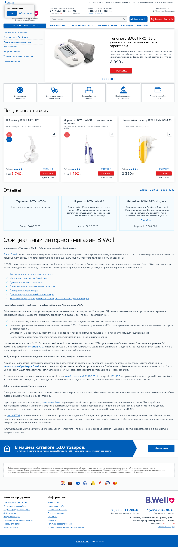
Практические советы (57, 509)
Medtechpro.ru (82, 541)
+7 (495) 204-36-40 (63, 11)
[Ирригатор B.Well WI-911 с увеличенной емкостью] (89, 149)
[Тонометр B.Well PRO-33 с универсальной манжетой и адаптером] (74, 73)
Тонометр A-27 (36, 346)
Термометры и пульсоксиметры (18, 520)
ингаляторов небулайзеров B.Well (21, 366)
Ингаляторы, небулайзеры (15, 506)
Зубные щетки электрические (26, 282)
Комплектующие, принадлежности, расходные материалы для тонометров (49, 298)
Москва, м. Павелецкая (164, 11)
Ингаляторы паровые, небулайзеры (28, 278)
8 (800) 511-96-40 (100, 11)
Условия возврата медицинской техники (66, 527)
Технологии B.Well (56, 506)
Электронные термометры (24, 290)
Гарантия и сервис (107, 25)
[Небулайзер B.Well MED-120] (31, 149)
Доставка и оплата (82, 25)
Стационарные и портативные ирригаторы (32, 286)
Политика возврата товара (60, 524)
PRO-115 (115, 376)
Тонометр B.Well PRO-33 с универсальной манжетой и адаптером (133, 42)
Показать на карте (166, 526)
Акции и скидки (11, 527)
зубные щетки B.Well (50, 402)
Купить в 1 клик (48, 178)
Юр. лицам (127, 25)
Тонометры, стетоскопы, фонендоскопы (31, 274)
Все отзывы (167, 189)
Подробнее (121, 70)
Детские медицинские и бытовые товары (32, 294)
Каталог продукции (24, 25)
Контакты (142, 25)
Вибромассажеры (12, 516)
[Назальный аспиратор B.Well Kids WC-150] (147, 149)
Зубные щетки (10, 513)
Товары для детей (12, 524)
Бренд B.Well (10, 254)
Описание (48, 169)
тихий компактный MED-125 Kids (82, 376)
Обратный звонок (95, 14)
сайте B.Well (13, 415)
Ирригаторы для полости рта (17, 509)
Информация (57, 25)
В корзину (48, 173)
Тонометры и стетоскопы (15, 502)
